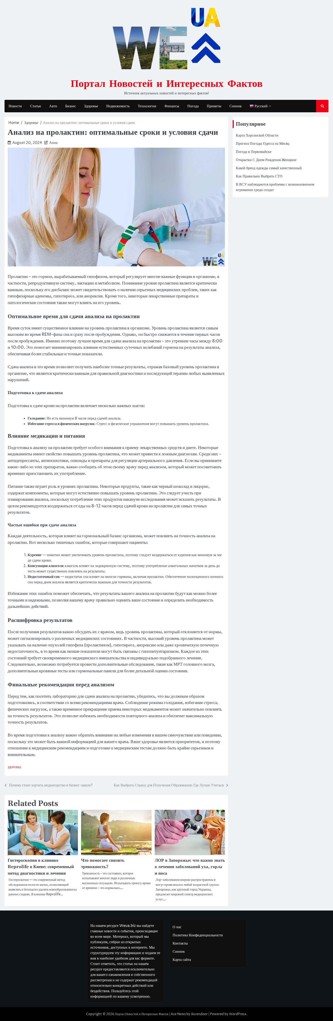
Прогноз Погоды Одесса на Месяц (262, 143)
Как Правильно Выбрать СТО (259, 176)
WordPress (237, 1014)
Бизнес (70, 106)
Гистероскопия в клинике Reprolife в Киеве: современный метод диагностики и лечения (41, 867)
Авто (53, 106)
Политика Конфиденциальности (198, 935)
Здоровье (91, 106)
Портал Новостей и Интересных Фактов (167, 83)
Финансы (171, 106)
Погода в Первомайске (253, 151)
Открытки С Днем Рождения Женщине (266, 159)
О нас (177, 927)
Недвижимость (118, 106)
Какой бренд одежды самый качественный (269, 168)
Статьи (35, 106)
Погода (193, 106)
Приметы (214, 106)
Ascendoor (199, 1014)
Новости (15, 106)
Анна (53, 142)
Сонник (235, 106)
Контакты (180, 943)
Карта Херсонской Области (257, 135)
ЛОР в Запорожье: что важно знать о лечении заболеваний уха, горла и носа (190, 867)
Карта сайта (182, 959)
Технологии (147, 106)
